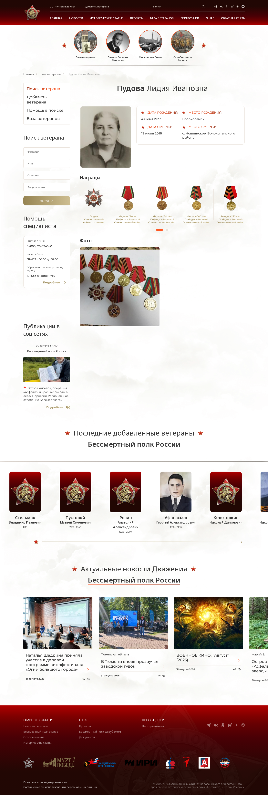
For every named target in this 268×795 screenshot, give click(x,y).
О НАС (210, 18)
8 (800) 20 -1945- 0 (39, 246)
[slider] (36, 542)
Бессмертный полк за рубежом (100, 731)
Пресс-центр (153, 720)
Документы (87, 737)
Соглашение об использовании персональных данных (60, 787)
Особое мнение (33, 737)
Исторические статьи (106, 18)
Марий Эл (259, 654)
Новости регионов (35, 726)
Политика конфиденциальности (45, 782)
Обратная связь (233, 18)
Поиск (157, 6)
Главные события (39, 720)
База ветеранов (162, 18)
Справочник (189, 18)
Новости (76, 18)
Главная (56, 18)
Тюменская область (115, 654)
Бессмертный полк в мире (40, 731)
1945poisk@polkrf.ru (41, 276)
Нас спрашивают (153, 726)
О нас (83, 720)
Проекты (136, 18)
